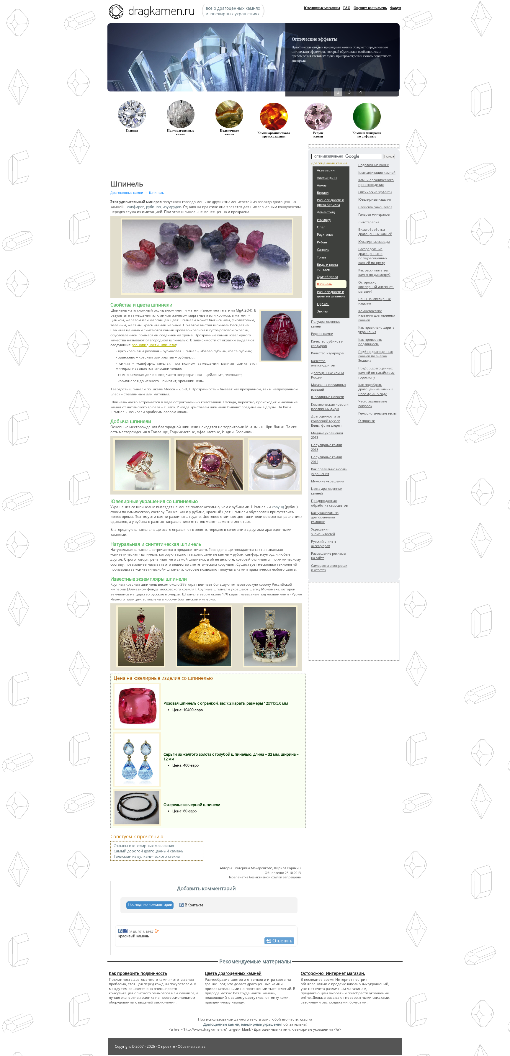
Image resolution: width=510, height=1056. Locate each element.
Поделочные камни (229, 132)
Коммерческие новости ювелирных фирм (330, 406)
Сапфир (323, 249)
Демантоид (326, 212)
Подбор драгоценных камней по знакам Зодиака (375, 356)
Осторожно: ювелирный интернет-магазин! (376, 287)
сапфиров (135, 206)
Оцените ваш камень (370, 8)
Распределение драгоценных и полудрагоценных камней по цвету (372, 256)
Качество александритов (323, 362)
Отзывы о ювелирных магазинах (144, 845)
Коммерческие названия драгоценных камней (376, 315)
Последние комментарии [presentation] (150, 904)
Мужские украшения (327, 481)
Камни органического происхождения (376, 182)
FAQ (346, 8)
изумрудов (172, 206)
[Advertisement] (354, 621)
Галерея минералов (374, 214)
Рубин (322, 242)
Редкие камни (318, 134)
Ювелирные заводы (374, 241)
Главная (132, 130)
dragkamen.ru (153, 12)
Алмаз (321, 185)
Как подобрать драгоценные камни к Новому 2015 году (375, 389)
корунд (278, 506)
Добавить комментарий (206, 888)
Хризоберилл (327, 276)
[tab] (150, 905)
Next (375, 59)
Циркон (323, 304)
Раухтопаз (325, 234)
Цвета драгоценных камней (233, 973)
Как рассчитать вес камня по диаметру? (374, 272)
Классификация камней (376, 172)
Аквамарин (326, 170)
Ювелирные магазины (322, 8)
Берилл (322, 192)
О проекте (366, 420)
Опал (321, 227)
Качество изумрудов (327, 353)
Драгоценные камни (329, 163)
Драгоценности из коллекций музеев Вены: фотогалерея (326, 421)
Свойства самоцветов (375, 207)
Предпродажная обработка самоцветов (329, 502)
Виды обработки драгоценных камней (375, 231)
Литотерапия (368, 222)
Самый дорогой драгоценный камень (149, 851)
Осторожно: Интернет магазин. (333, 973)
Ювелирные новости (327, 396)
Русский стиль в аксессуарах (323, 543)
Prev (309, 59)
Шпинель (324, 284)
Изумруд (324, 219)
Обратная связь (191, 1046)
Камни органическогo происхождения (273, 134)
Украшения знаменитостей (323, 531)
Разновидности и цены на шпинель (331, 293)
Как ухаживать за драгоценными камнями (325, 517)
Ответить (282, 940)
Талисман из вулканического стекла (147, 856)
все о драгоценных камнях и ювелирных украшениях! (233, 11)
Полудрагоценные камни (180, 132)
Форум (395, 8)
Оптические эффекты (315, 39)
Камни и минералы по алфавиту (366, 134)
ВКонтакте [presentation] (193, 905)
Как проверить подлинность (370, 341)
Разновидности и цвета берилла (330, 202)
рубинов (153, 206)
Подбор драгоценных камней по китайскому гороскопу (376, 372)
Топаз (321, 257)
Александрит (327, 177)
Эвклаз (322, 311)
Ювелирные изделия (374, 199)
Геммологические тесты (377, 413)
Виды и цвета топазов (327, 266)
